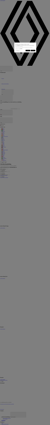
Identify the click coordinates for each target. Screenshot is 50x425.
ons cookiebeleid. (21, 48)
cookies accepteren (33, 50)
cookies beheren (17, 50)
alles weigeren (28, 50)
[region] (25, 47)
